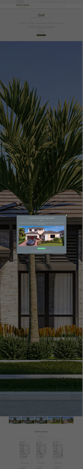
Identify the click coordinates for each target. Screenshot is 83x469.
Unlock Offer (41, 248)
